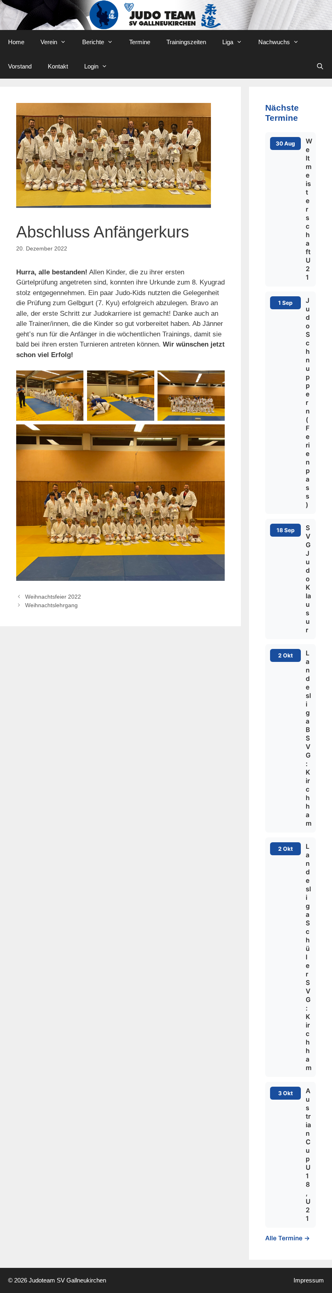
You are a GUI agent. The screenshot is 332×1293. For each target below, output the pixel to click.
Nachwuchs (274, 42)
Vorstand (20, 66)
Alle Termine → (287, 1238)
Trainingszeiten (186, 42)
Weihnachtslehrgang (51, 605)
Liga (227, 42)
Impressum (309, 1280)
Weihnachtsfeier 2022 (53, 596)
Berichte (93, 42)
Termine (139, 42)
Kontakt (58, 66)
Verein (48, 42)
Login (91, 66)
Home (16, 42)
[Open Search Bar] (320, 66)
